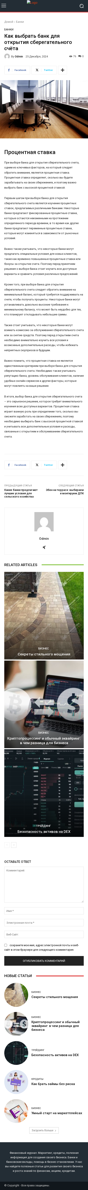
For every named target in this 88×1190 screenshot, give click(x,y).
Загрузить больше (42, 1130)
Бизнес (43, 648)
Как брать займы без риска (53, 1084)
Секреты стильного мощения (44, 654)
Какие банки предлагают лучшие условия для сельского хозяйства (21, 493)
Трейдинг (43, 825)
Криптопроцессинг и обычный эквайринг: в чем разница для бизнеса (44, 740)
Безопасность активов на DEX (44, 831)
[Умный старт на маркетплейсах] (16, 1111)
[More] (62, 70)
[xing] (44, 546)
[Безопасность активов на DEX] (44, 793)
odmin (19, 56)
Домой (8, 22)
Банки (20, 22)
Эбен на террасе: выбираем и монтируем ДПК (65, 491)
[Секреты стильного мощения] (44, 615)
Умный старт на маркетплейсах (56, 1113)
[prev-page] (7, 845)
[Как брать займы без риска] (16, 1082)
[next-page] (13, 845)
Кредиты (37, 1079)
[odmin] (7, 56)
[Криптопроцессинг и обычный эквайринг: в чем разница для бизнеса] (44, 704)
